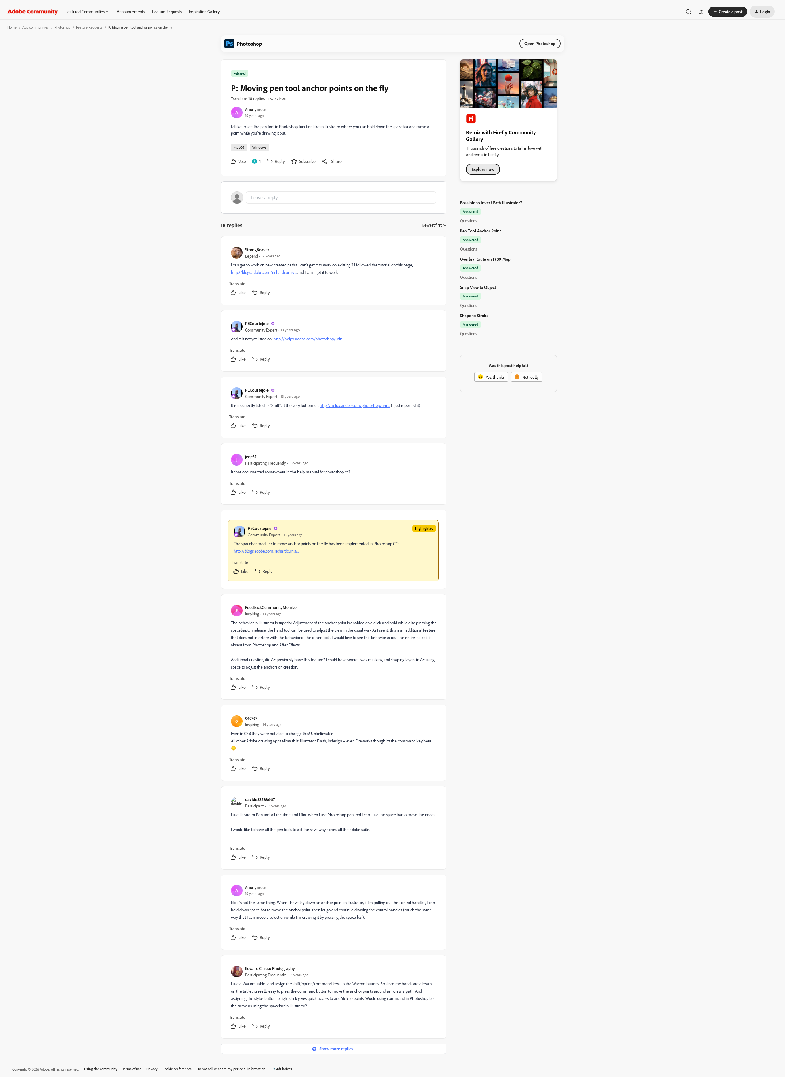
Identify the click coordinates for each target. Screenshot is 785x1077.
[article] (333, 271)
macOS (239, 147)
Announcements (131, 11)
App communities (35, 27)
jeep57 (250, 456)
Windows (259, 147)
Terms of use (131, 1069)
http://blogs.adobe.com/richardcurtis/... (264, 272)
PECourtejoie (257, 323)
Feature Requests (167, 11)
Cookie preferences (177, 1069)
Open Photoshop (540, 43)
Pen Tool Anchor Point (480, 230)
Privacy (152, 1069)
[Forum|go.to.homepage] (32, 12)
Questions (468, 220)
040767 (251, 718)
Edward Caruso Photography (270, 968)
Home (12, 27)
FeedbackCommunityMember (271, 607)
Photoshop (62, 27)
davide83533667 (260, 799)
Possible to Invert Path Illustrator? (491, 202)
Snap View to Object (478, 287)
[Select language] (701, 12)
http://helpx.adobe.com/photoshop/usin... (309, 338)
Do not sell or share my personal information (231, 1069)
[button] (727, 12)
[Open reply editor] (333, 197)
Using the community (100, 1069)
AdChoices (284, 1069)
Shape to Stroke (474, 315)
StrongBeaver (257, 249)
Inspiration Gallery (204, 11)
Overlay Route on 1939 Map (485, 259)
